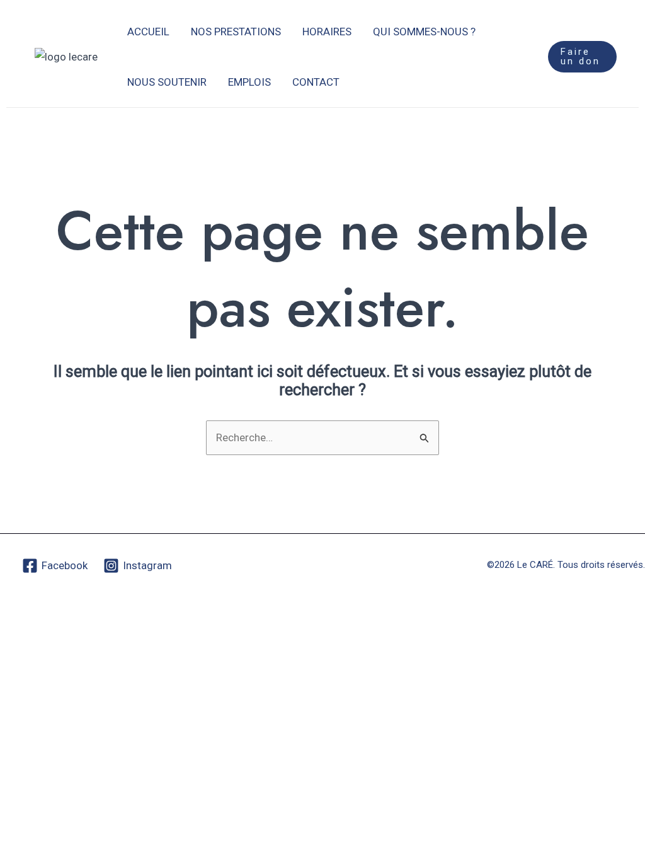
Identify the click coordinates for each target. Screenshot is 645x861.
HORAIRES (326, 31)
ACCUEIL (148, 31)
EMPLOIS (249, 82)
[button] (582, 56)
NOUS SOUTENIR (167, 82)
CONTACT (316, 82)
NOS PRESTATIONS (236, 31)
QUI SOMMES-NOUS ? (424, 31)
